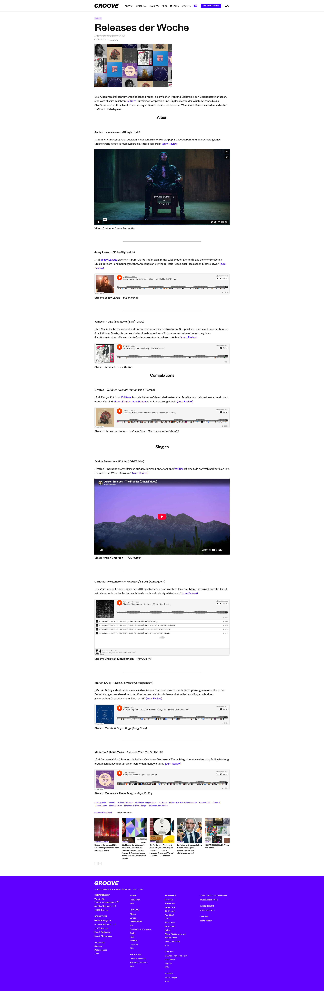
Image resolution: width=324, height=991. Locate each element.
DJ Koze (131, 101)
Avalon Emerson (125, 802)
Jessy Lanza (101, 805)
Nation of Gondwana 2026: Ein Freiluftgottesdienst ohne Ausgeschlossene (106, 848)
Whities (178, 469)
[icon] (227, 6)
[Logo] (106, 6)
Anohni (112, 802)
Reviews (98, 18)
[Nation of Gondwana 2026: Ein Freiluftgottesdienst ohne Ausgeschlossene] (106, 830)
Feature (180, 841)
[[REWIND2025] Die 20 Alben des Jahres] (217, 830)
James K (216, 802)
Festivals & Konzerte (101, 841)
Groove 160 (204, 802)
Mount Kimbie (121, 401)
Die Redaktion (102, 40)
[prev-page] (96, 863)
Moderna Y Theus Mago (135, 805)
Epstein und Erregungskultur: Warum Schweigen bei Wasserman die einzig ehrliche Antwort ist (189, 849)
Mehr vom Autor (124, 812)
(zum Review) (170, 144)
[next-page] (100, 863)
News (207, 841)
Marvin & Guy (115, 805)
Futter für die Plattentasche (183, 802)
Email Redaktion (102, 932)
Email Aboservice (103, 936)
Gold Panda (139, 401)
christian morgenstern (146, 802)
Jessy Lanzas (109, 260)
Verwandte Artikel (103, 812)
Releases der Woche (158, 805)
